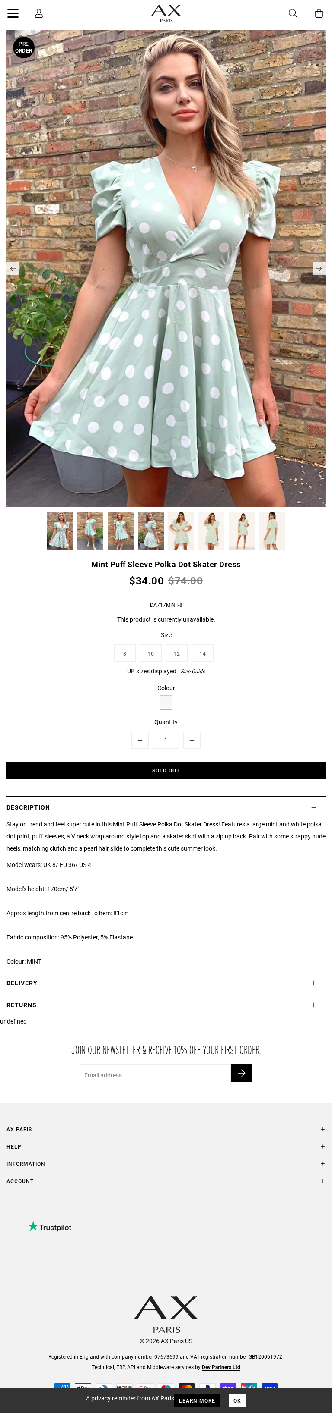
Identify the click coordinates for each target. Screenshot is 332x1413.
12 (176, 653)
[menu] (13, 15)
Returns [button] (21, 1005)
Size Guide (193, 671)
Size (166, 635)
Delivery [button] (22, 983)
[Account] (39, 13)
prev (12, 268)
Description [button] (28, 807)
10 (150, 653)
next (319, 268)
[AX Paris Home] (166, 13)
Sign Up (241, 1073)
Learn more (197, 1400)
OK (237, 1400)
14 (202, 653)
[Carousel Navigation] (166, 268)
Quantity (166, 722)
